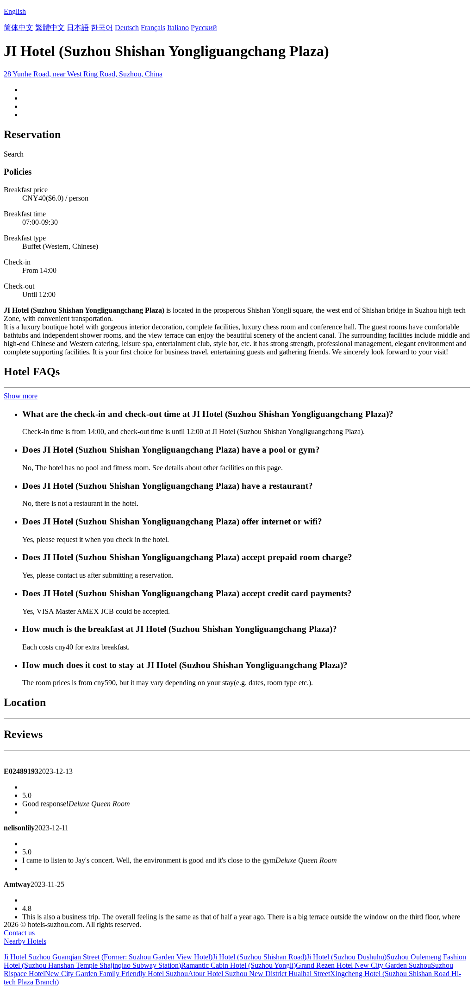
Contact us (19, 933)
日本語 (78, 28)
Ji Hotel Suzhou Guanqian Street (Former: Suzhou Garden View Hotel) (108, 957)
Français (153, 28)
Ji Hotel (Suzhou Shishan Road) (259, 957)
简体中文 (18, 28)
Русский (204, 28)
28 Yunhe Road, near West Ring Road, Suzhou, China (83, 74)
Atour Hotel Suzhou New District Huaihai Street (259, 973)
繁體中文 (50, 28)
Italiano (178, 28)
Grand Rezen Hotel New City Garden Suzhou (363, 965)
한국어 (102, 28)
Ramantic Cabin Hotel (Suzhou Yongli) (238, 965)
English (15, 11)
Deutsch (127, 28)
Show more (20, 396)
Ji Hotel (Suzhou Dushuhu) (346, 957)
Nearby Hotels (25, 941)
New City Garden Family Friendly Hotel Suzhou (116, 973)
